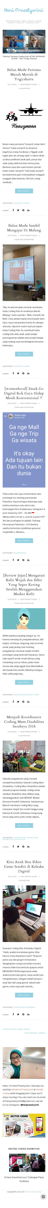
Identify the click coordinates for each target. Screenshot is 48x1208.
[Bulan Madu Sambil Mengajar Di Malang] (24, 300)
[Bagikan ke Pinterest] (23, 210)
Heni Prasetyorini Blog (33, 1192)
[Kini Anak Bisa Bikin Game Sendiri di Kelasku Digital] (24, 941)
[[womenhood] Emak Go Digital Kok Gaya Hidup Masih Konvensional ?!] (24, 487)
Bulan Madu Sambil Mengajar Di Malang (24, 228)
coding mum (19, 838)
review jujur (32, 695)
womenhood (20, 553)
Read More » (24, 191)
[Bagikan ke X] (18, 210)
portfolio (20, 839)
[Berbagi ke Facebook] (13, 210)
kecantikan (19, 695)
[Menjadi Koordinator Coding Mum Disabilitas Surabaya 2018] (24, 772)
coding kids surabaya (24, 1007)
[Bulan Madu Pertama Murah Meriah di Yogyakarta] (24, 137)
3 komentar (24, 736)
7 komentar (24, 88)
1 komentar (24, 880)
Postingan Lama (34, 1033)
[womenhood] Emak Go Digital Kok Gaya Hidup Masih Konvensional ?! (24, 393)
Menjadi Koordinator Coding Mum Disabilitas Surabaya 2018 (24, 722)
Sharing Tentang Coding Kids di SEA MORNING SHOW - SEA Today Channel (24, 57)
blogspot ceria (21, 203)
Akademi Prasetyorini (22, 1089)
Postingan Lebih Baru (17, 1029)
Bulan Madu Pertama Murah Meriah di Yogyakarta (24, 74)
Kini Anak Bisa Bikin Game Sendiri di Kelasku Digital (24, 867)
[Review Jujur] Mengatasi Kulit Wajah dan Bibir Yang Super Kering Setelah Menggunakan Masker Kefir (24, 584)
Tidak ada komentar (24, 239)
